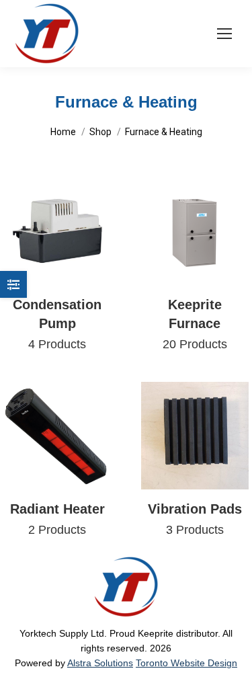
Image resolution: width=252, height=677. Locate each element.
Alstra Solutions (100, 663)
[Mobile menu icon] (224, 33)
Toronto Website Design (186, 663)
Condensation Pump (57, 324)
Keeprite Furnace (195, 324)
